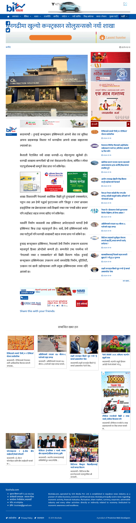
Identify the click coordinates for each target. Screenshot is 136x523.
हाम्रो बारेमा (12, 518)
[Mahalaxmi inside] (110, 102)
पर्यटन (64, 16)
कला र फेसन (101, 16)
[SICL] (110, 65)
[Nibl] (54, 291)
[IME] (110, 57)
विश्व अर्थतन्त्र (88, 16)
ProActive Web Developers (119, 518)
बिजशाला (10, 134)
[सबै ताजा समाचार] (128, 124)
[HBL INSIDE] (110, 75)
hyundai (25, 298)
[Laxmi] (68, 37)
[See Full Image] (47, 86)
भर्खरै (123, 16)
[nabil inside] (54, 124)
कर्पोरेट (56, 16)
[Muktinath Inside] (54, 182)
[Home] (25, 7)
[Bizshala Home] (8, 16)
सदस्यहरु (40, 518)
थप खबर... (126, 281)
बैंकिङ (26, 16)
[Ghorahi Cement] (30, 182)
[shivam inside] (77, 182)
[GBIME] (54, 303)
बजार (36, 16)
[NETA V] (89, 7)
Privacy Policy (26, 518)
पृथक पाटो (113, 16)
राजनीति (47, 16)
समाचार (15, 16)
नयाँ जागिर (76, 16)
